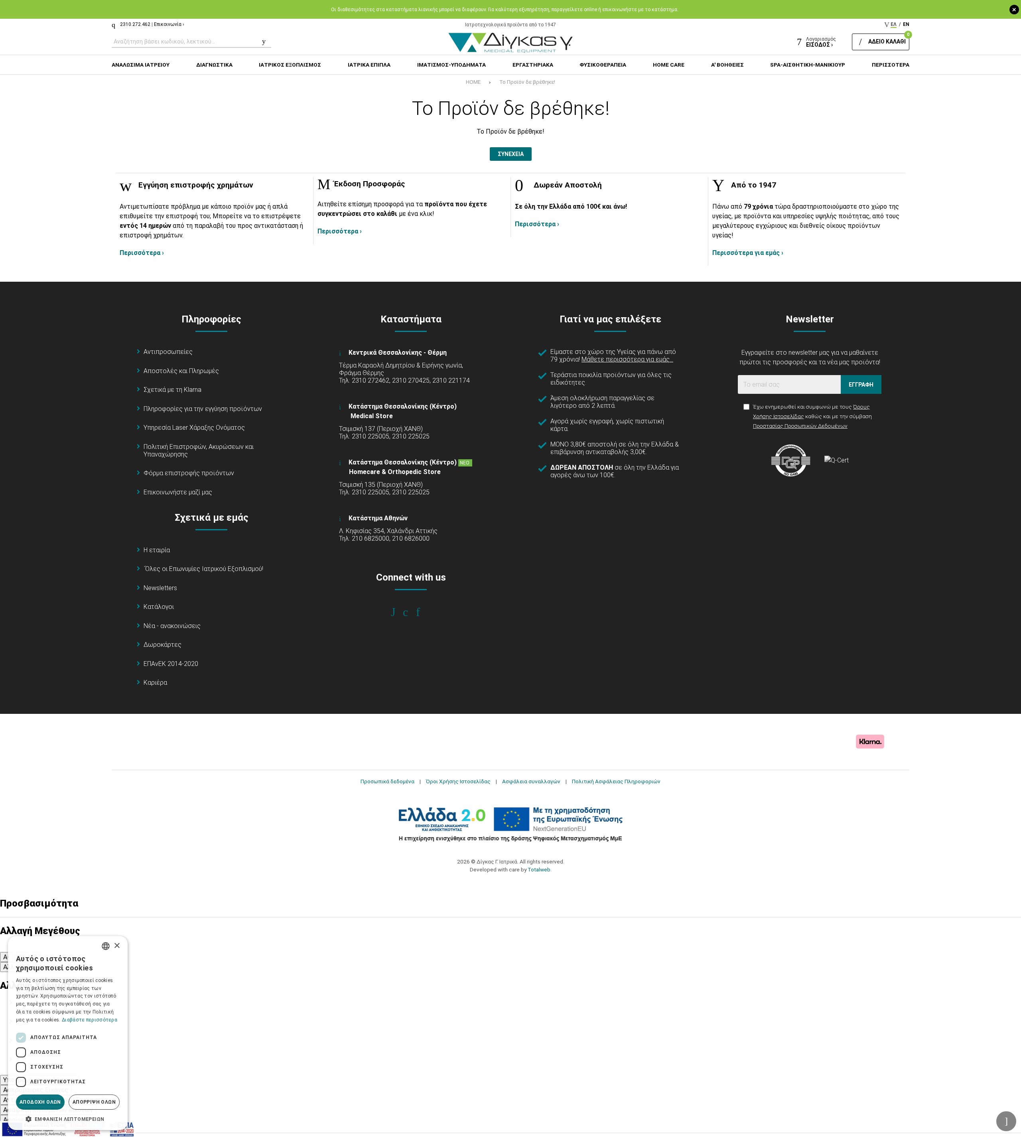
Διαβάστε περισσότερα (89, 1020)
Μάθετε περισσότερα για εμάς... (627, 359)
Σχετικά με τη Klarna (172, 389)
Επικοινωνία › (169, 24)
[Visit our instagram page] (411, 612)
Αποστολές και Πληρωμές (181, 371)
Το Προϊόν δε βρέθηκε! (527, 82)
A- (6, 957)
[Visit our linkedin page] (423, 612)
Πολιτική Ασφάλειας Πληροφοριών (616, 781)
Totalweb (539, 869)
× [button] (117, 946)
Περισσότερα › (142, 253)
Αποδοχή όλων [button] (40, 1102)
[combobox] (106, 946)
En (906, 24)
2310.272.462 (135, 24)
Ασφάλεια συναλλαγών (531, 781)
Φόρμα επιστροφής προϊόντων (189, 473)
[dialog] (68, 1033)
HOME (473, 82)
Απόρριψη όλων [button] (94, 1102)
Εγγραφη (861, 384)
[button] (68, 1118)
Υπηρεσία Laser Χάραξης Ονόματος (194, 427)
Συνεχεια (511, 154)
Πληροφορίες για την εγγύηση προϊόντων (203, 409)
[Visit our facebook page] (398, 612)
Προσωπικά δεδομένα (387, 781)
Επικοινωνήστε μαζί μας (178, 492)
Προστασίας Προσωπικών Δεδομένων (800, 426)
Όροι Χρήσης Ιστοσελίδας (458, 781)
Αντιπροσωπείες (168, 352)
